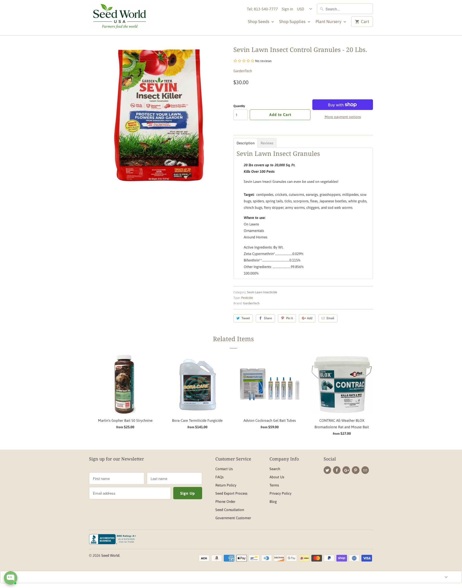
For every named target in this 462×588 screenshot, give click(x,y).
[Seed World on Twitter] (327, 470)
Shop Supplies (292, 21)
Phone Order (225, 501)
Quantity (239, 106)
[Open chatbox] (10, 578)
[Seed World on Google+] (346, 470)
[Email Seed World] (365, 470)
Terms (274, 485)
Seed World (110, 555)
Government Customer (233, 518)
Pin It (289, 318)
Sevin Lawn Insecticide (262, 292)
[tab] (245, 143)
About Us (277, 477)
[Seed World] (119, 18)
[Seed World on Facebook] (336, 470)
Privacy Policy (280, 493)
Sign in (287, 9)
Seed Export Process (231, 493)
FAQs (219, 477)
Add (309, 318)
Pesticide (247, 298)
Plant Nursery (328, 21)
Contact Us (224, 469)
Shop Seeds (259, 21)
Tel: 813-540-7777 (262, 9)
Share (268, 318)
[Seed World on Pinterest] (355, 470)
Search (275, 469)
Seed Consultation (229, 510)
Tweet (246, 318)
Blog (273, 501)
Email (330, 318)
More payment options (343, 117)
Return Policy (225, 485)
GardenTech (242, 71)
